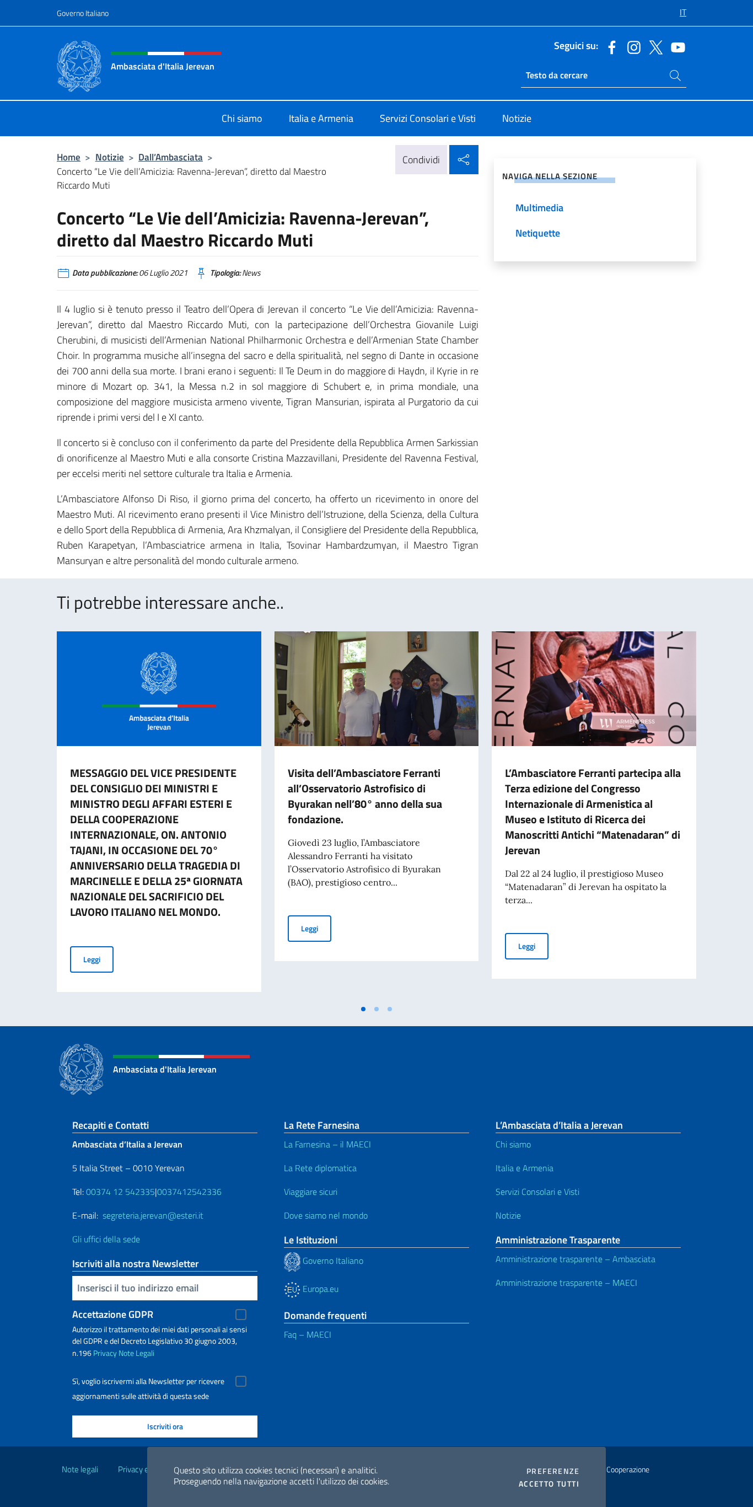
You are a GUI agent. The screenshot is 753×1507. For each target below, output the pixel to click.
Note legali (80, 1469)
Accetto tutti (549, 1484)
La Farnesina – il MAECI (327, 1144)
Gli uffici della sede (106, 1239)
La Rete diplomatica (320, 1168)
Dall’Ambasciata (170, 157)
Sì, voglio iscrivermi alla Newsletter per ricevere (148, 1381)
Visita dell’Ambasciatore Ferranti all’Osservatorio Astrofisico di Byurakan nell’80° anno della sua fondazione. (365, 796)
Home (68, 157)
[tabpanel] (159, 815)
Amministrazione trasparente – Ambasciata (575, 1258)
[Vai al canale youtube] (675, 46)
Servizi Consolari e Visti (537, 1191)
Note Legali (136, 1353)
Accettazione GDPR (112, 1314)
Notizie (109, 157)
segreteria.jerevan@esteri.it (153, 1215)
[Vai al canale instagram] (631, 46)
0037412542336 (189, 1191)
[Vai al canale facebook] (609, 46)
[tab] (363, 1009)
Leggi (98, 959)
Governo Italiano (83, 13)
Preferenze (552, 1471)
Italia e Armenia (524, 1168)
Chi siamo (513, 1144)
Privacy (105, 1353)
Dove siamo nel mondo (326, 1215)
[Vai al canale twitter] (653, 46)
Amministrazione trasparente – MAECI (566, 1282)
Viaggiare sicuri (310, 1191)
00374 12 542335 (119, 1191)
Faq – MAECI (307, 1334)
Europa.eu (319, 1288)
